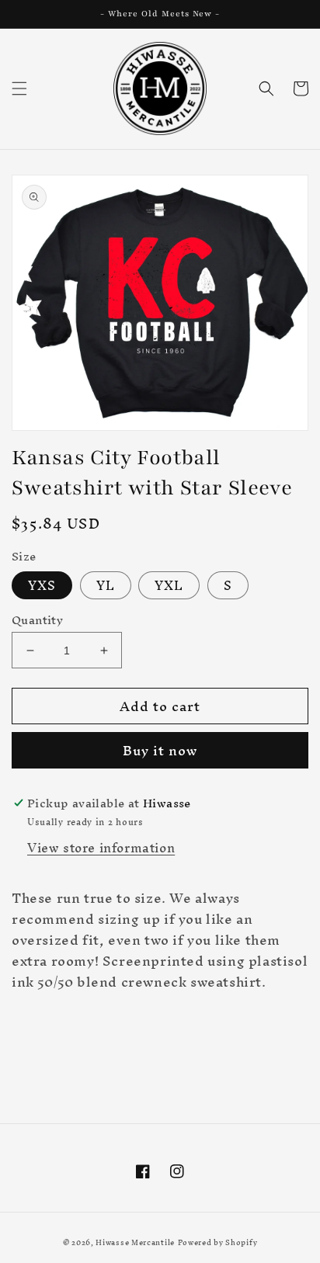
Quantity (37, 620)
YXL (169, 585)
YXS (42, 585)
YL (105, 585)
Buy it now (160, 750)
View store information (101, 848)
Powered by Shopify (218, 1242)
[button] (19, 88)
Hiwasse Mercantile (135, 1242)
